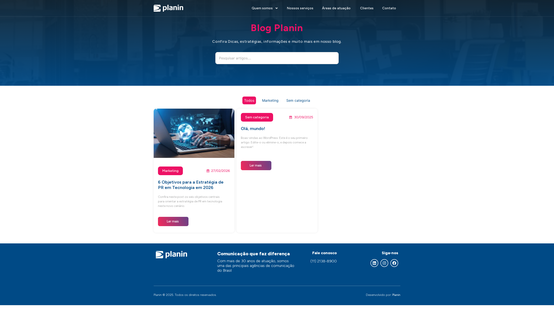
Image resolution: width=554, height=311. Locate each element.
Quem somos (262, 8)
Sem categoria (298, 100)
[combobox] (277, 58)
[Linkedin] (374, 263)
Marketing (270, 100)
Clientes (367, 8)
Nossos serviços (300, 8)
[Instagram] (384, 263)
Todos (249, 100)
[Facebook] (394, 263)
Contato (389, 8)
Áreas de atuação (336, 8)
